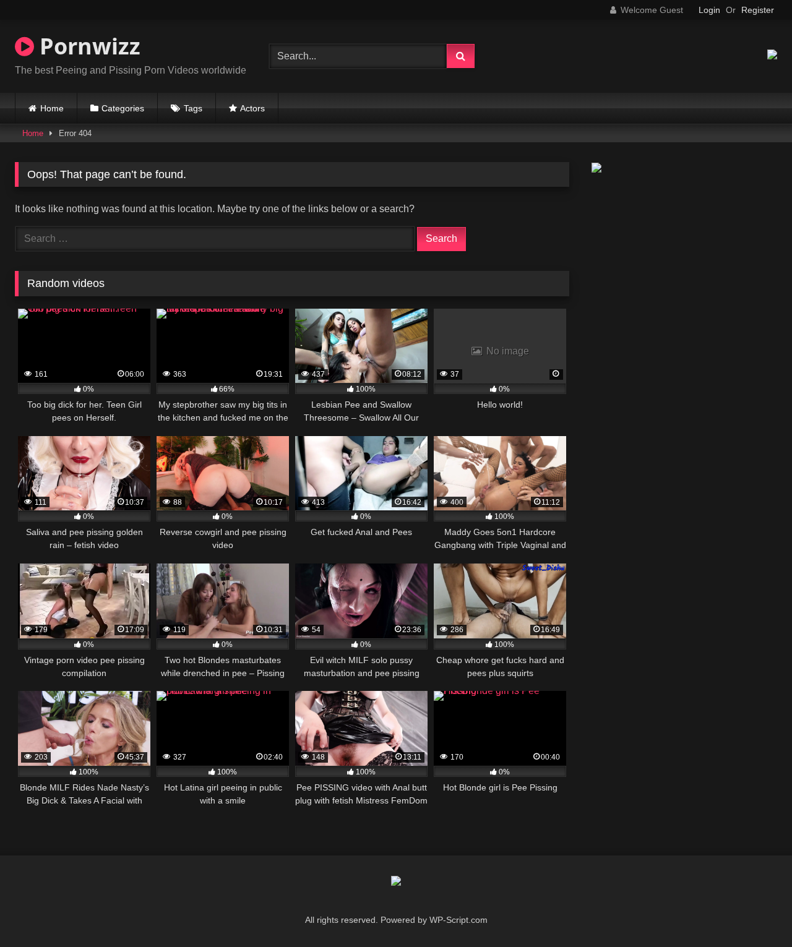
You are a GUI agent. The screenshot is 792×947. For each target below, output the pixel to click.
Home (52, 108)
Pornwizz (87, 46)
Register (757, 10)
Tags (193, 108)
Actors (252, 108)
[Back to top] (753, 910)
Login (709, 10)
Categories (122, 108)
